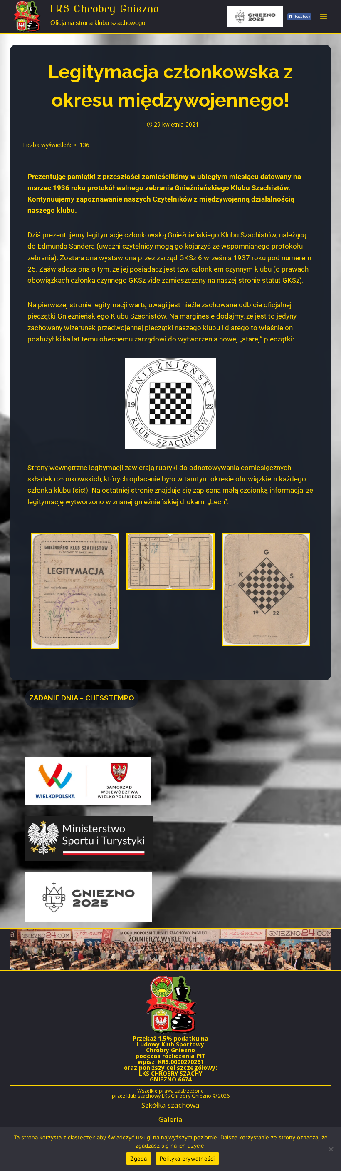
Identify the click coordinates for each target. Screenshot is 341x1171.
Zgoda (138, 1158)
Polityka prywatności (187, 1158)
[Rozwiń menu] (323, 16)
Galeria (170, 1119)
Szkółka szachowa (170, 1105)
